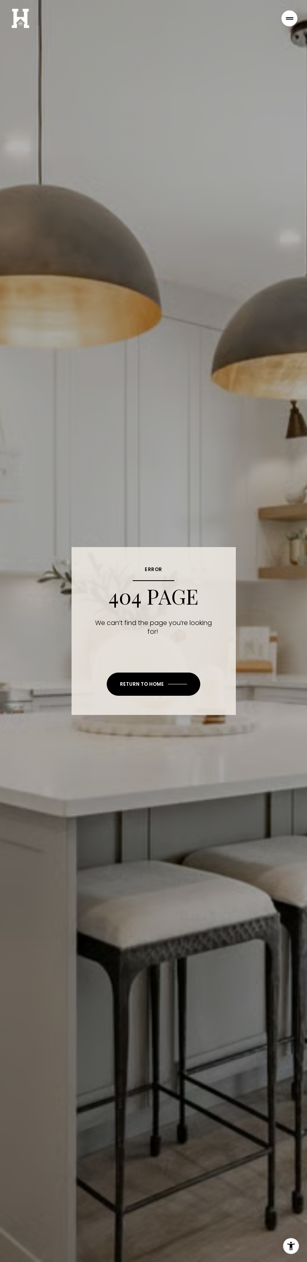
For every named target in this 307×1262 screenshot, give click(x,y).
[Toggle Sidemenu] (289, 18)
